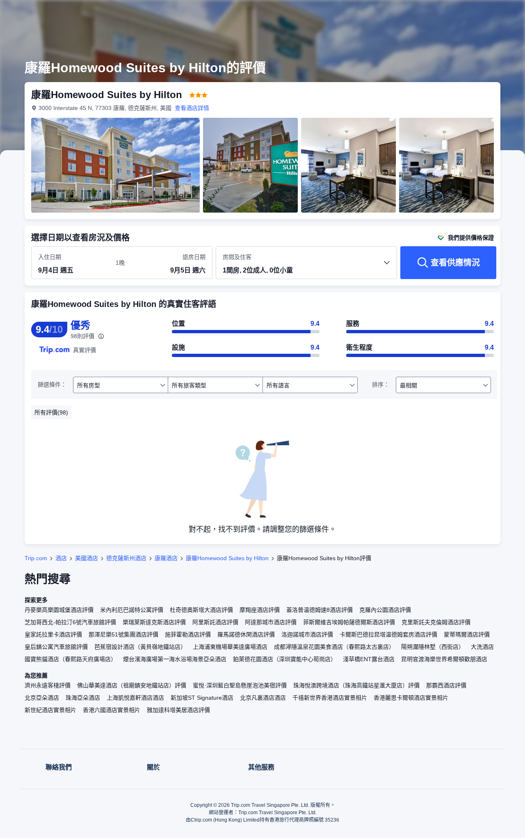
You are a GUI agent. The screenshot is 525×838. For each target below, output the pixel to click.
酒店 (61, 558)
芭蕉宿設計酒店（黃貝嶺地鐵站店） (140, 646)
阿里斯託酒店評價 (215, 622)
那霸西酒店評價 (446, 685)
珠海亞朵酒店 (83, 697)
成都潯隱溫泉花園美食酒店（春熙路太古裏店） (334, 646)
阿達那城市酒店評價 (271, 622)
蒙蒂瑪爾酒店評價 (467, 634)
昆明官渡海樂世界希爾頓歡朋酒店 (444, 659)
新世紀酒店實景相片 (50, 710)
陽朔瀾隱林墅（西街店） (432, 646)
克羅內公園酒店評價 (385, 610)
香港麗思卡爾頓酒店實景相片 (411, 697)
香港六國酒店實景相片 (111, 710)
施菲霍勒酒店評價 (188, 634)
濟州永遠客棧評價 (48, 685)
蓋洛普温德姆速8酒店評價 (319, 610)
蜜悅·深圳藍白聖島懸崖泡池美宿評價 (240, 685)
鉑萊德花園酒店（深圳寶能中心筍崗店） (284, 659)
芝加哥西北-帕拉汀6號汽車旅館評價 (70, 622)
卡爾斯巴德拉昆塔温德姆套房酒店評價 (388, 634)
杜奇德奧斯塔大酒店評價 (201, 610)
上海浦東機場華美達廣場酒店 (230, 646)
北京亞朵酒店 (42, 697)
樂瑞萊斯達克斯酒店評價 (154, 622)
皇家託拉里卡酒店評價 (53, 634)
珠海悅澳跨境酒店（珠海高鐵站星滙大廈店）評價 (356, 685)
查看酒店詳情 (192, 108)
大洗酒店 (482, 646)
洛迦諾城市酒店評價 (307, 634)
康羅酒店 (166, 558)
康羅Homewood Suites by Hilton (227, 558)
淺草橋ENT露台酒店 (369, 659)
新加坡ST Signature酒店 (202, 697)
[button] (470, 14)
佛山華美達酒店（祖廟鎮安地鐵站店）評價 (131, 685)
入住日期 (49, 257)
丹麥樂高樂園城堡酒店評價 (59, 610)
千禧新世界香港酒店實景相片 (329, 697)
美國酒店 (86, 558)
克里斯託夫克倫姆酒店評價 (436, 622)
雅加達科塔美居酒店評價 (178, 710)
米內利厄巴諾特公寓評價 (131, 610)
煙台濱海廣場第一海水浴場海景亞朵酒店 (174, 659)
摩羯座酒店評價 (260, 610)
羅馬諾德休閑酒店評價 (246, 634)
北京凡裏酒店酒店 (263, 697)
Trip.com (36, 558)
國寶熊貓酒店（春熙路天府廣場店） (70, 659)
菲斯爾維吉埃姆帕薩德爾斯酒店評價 (349, 622)
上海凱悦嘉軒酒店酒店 (135, 697)
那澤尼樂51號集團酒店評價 (123, 634)
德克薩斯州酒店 (126, 558)
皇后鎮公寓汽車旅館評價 (56, 646)
